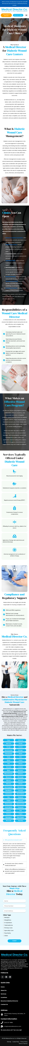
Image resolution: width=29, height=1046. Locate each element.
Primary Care (8, 927)
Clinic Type (7, 915)
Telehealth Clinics (10, 260)
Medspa (6, 917)
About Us (3, 990)
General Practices (11, 276)
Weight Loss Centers (11, 244)
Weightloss (7, 920)
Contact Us (4, 1004)
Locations (4, 997)
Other (6, 935)
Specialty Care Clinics (12, 281)
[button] (26, 15)
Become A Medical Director (9, 1001)
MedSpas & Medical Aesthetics (14, 237)
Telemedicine (8, 925)
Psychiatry (7, 933)
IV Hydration (8, 922)
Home (3, 987)
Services (3, 994)
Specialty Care (8, 930)
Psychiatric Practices (11, 288)
